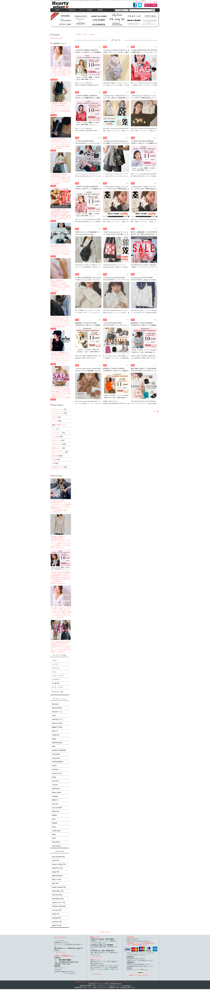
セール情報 (55, 436)
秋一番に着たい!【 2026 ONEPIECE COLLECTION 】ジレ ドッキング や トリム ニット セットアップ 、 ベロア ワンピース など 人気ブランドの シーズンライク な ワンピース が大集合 (60, 249)
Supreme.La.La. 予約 (58, 902)
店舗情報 (100, 10)
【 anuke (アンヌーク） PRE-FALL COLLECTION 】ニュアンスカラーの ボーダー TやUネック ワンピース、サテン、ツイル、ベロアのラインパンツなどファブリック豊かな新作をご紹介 (61, 321)
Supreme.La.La (57, 773)
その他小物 (55, 683)
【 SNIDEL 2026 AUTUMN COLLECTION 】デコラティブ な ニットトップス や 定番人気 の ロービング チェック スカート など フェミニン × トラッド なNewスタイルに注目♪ (61, 179)
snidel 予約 (55, 860)
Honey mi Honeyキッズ (57, 727)
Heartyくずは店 (105, 932)
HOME (79, 34)
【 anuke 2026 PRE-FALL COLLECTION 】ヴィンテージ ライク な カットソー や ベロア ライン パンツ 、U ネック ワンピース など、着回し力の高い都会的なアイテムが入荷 (61, 143)
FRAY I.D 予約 (56, 879)
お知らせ (55, 417)
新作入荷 (55, 456)
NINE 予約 (55, 883)
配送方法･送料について (113, 982)
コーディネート (57, 433)
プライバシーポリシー (128, 982)
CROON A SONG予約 (59, 906)
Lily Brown (55, 769)
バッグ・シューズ (57, 675)
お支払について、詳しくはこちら (138, 975)
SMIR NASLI (56, 788)
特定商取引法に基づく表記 (83, 982)
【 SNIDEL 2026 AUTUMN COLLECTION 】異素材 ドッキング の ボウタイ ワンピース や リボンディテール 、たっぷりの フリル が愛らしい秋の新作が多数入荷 (61, 108)
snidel (54, 715)
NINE (53, 746)
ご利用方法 (71, 10)
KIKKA (54, 765)
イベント (55, 421)
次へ (155, 411)
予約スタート (56, 440)
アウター (55, 660)
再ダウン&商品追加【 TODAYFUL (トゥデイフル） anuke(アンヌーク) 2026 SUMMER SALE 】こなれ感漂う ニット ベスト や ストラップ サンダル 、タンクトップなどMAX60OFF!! (61, 285)
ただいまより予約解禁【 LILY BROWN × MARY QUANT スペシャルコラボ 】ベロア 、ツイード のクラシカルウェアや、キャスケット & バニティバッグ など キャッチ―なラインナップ (61, 357)
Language (55, 796)
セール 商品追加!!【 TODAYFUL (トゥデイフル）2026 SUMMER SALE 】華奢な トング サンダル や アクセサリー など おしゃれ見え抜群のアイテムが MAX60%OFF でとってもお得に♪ (61, 392)
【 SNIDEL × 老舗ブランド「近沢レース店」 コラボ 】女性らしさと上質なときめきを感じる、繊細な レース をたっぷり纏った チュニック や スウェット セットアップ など (61, 72)
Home (57, 10)
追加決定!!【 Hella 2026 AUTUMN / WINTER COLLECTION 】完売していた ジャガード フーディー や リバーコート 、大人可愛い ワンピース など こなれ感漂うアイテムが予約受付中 (61, 542)
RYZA (54, 838)
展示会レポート (57, 448)
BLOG (85, 34)
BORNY (54, 815)
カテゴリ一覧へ (59, 692)
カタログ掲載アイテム (59, 425)
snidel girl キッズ (57, 719)
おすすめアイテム (57, 413)
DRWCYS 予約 (56, 925)
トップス (55, 664)
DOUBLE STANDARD (59, 750)
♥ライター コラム (57, 409)
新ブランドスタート (58, 452)
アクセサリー (56, 679)
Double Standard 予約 (59, 887)
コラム (54, 429)
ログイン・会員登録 (86, 10)
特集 (53, 463)
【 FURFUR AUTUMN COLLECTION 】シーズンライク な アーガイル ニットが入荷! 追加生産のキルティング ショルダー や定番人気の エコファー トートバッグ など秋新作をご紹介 (61, 506)
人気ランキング (57, 444)
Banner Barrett (56, 792)
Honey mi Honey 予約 (59, 864)
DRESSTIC (55, 811)
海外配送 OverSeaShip (139, 2)
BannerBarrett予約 (58, 898)
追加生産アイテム (57, 467)
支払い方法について (98, 982)
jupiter (54, 834)
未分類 (54, 459)
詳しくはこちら (61, 952)
